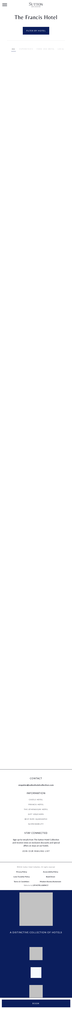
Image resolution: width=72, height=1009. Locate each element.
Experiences (26, 49)
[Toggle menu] (4, 4)
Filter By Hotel (36, 30)
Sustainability (36, 824)
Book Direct (50, 877)
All (13, 49)
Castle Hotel (36, 800)
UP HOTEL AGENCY (36, 885)
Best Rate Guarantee (36, 819)
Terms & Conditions (21, 882)
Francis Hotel (36, 804)
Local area (64, 49)
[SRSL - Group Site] (36, 4)
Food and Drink (45, 49)
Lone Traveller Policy (21, 877)
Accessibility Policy (50, 872)
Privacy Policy (21, 872)
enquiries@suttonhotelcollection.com (36, 785)
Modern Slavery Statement (50, 882)
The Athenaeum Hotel (36, 809)
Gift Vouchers (36, 814)
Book (36, 1003)
